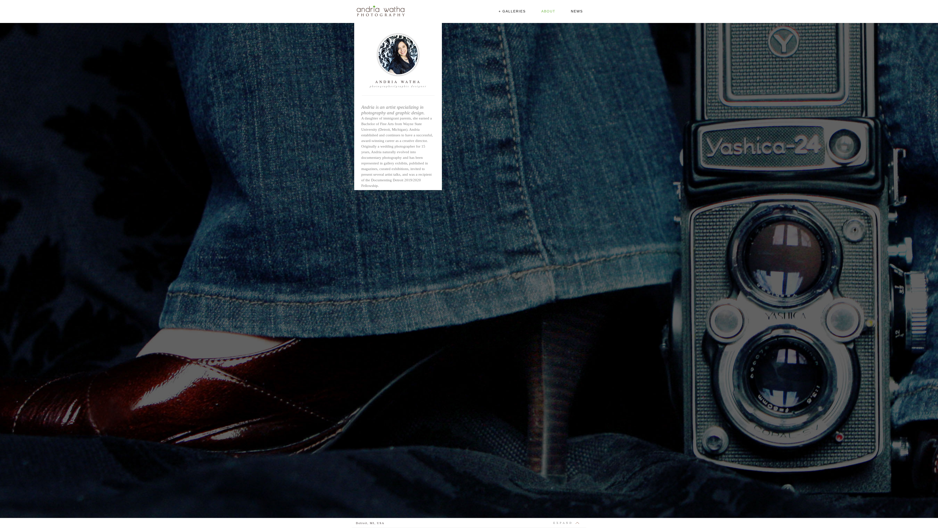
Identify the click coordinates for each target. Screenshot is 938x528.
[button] (512, 12)
